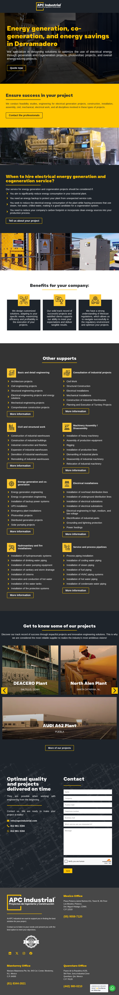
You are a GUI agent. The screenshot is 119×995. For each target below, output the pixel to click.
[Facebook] (31, 953)
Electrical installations (85, 483)
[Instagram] (24, 953)
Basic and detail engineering (33, 372)
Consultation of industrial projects (92, 372)
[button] (4, 690)
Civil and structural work (31, 427)
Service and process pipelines (90, 547)
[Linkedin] (10, 953)
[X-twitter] (17, 953)
